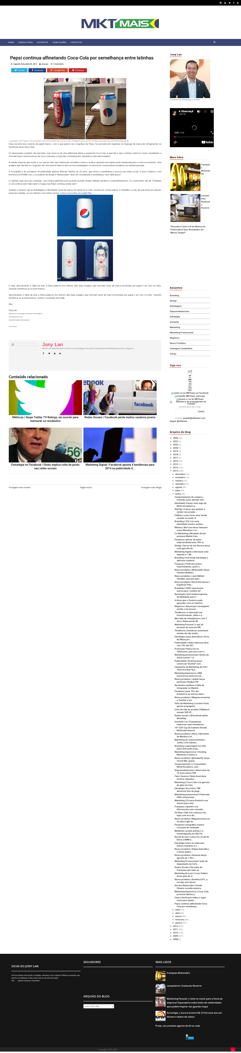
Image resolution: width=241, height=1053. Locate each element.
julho (178, 490)
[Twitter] (230, 2)
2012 (176, 926)
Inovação (174, 322)
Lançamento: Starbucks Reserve (205, 201)
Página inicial (85, 487)
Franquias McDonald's (178, 972)
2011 (176, 929)
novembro (180, 477)
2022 (176, 444)
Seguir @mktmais (178, 421)
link (63, 298)
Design (173, 301)
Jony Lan (52, 344)
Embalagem (175, 306)
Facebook (38, 70)
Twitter (21, 70)
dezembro (180, 474)
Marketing (175, 327)
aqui (16, 980)
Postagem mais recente (19, 487)
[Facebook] (233, 2)
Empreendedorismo (179, 311)
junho (178, 494)
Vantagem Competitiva (181, 348)
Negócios (174, 338)
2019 (176, 451)
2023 (176, 441)
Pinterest (79, 70)
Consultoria (25, 42)
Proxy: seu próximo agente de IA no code (178, 1025)
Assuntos (42, 42)
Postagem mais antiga (151, 487)
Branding (174, 295)
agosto (179, 487)
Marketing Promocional (181, 332)
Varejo (173, 354)
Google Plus (59, 70)
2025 (176, 438)
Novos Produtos (178, 343)
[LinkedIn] (238, 2)
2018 (176, 454)
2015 (176, 464)
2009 (176, 936)
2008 (176, 939)
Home (11, 42)
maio (178, 909)
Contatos (76, 42)
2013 (176, 471)
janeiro (179, 923)
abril (177, 913)
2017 (176, 457)
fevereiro (180, 919)
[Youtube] (225, 2)
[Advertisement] (187, 260)
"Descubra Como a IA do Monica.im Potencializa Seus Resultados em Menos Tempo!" (187, 229)
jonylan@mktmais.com (194, 418)
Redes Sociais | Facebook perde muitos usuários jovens (120, 417)
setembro (180, 484)
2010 (176, 932)
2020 (176, 448)
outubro (179, 480)
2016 (176, 461)
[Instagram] (220, 2)
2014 (176, 467)
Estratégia (175, 316)
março (178, 916)
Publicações (60, 42)
